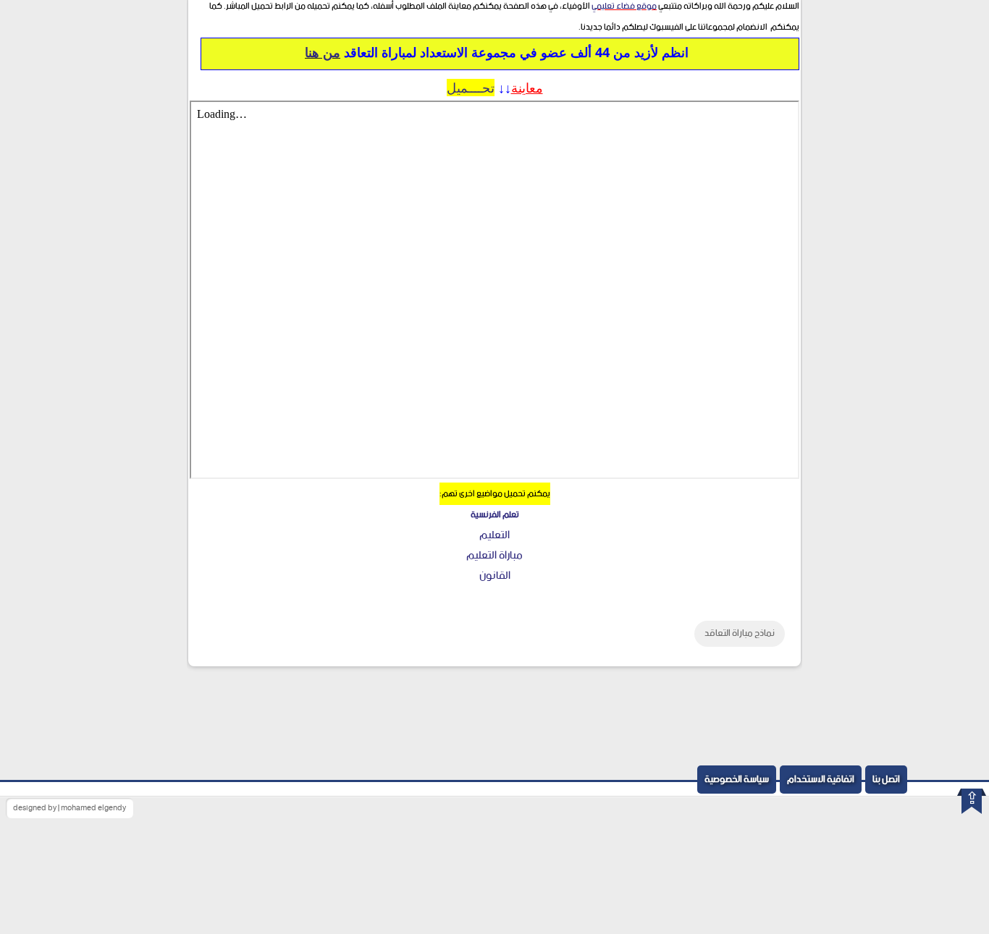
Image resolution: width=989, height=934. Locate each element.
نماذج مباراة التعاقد (739, 633)
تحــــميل (470, 87)
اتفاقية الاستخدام (820, 779)
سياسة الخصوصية (736, 779)
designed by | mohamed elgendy (69, 808)
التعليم (494, 535)
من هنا (322, 52)
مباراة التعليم (494, 555)
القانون (494, 575)
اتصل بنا (886, 779)
